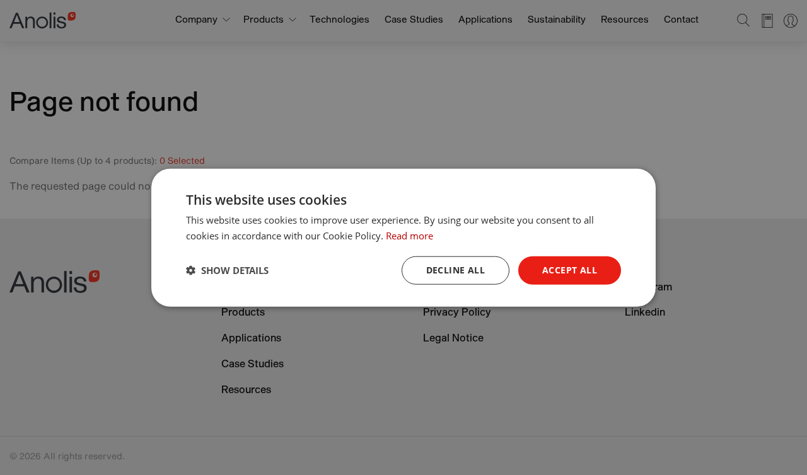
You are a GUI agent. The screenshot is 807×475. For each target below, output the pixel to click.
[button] (227, 270)
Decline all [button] (455, 270)
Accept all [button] (569, 270)
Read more (409, 235)
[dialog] (403, 238)
